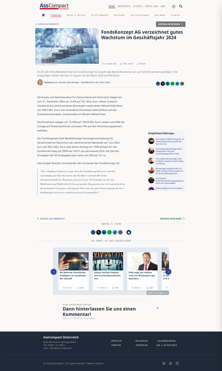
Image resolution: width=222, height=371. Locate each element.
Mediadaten (141, 341)
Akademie (124, 6)
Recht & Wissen (76, 15)
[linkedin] (168, 84)
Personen (119, 15)
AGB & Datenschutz (166, 345)
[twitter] (163, 84)
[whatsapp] (172, 84)
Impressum (116, 341)
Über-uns (151, 6)
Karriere (116, 345)
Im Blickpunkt (99, 15)
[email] (182, 84)
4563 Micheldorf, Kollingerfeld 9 (59, 342)
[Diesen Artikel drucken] (128, 232)
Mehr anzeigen (156, 292)
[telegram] (177, 84)
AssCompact (57, 363)
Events (138, 6)
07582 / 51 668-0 (56, 345)
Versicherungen (139, 15)
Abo (163, 6)
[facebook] (158, 84)
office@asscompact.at (60, 348)
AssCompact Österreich (61, 337)
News (112, 6)
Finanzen (56, 15)
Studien (175, 15)
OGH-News (160, 15)
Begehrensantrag (167, 341)
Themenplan (141, 345)
